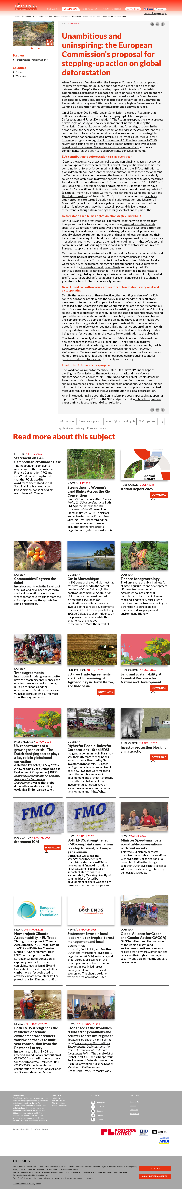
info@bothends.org (59, 1105)
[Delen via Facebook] (163, 25)
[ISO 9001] (143, 1135)
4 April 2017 (149, 182)
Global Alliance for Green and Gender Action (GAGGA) (143, 935)
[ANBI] (164, 1143)
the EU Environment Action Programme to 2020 (127, 140)
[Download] (159, 499)
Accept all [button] (154, 1169)
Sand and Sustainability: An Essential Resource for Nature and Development (142, 678)
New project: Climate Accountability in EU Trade (35, 935)
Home (17, 16)
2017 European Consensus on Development (117, 150)
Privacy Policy (35, 1129)
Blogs (35, 16)
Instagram (100, 1102)
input (158, 383)
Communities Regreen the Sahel (35, 581)
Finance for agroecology (140, 579)
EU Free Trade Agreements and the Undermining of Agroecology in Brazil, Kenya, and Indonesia (90, 680)
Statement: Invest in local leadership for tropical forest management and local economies (90, 939)
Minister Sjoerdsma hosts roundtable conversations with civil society (141, 844)
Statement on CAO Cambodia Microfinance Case (37, 460)
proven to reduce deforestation (81, 359)
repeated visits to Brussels (138, 224)
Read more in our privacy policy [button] (27, 1184)
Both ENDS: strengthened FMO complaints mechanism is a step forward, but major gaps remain (90, 846)
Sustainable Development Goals (100, 267)
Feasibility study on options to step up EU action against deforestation (109, 197)
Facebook (100, 1107)
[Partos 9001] (160, 1135)
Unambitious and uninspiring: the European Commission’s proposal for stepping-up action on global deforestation (82, 16)
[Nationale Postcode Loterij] (118, 1135)
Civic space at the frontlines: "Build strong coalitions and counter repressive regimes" (90, 1032)
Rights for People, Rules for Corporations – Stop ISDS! (89, 748)
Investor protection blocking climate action (144, 749)
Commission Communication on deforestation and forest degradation (105, 126)
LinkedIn (99, 1119)
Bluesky (99, 1111)
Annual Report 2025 (137, 489)
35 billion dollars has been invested (89, 594)
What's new (26, 16)
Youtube (99, 1115)
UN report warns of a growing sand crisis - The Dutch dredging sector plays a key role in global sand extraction (36, 754)
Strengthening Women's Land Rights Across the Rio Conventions (88, 491)
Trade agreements (29, 673)
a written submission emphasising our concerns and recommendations (107, 382)
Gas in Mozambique (83, 579)
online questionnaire (78, 395)
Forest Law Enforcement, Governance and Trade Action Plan (99, 147)
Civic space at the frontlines (92, 1043)
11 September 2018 (92, 185)
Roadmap (144, 112)
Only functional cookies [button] (154, 1176)
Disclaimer (45, 1129)
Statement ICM (26, 842)
